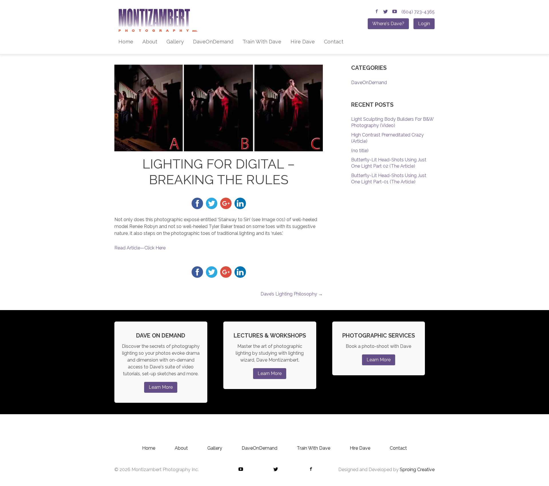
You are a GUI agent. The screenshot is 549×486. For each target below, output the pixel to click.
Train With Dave (261, 42)
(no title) (360, 150)
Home (125, 42)
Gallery (175, 42)
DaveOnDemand (213, 42)
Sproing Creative (417, 469)
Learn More (161, 387)
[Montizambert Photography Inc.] (155, 22)
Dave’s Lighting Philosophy (291, 294)
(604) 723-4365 (418, 12)
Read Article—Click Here (140, 248)
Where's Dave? (388, 23)
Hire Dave (303, 42)
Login (424, 23)
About (149, 42)
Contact (333, 42)
